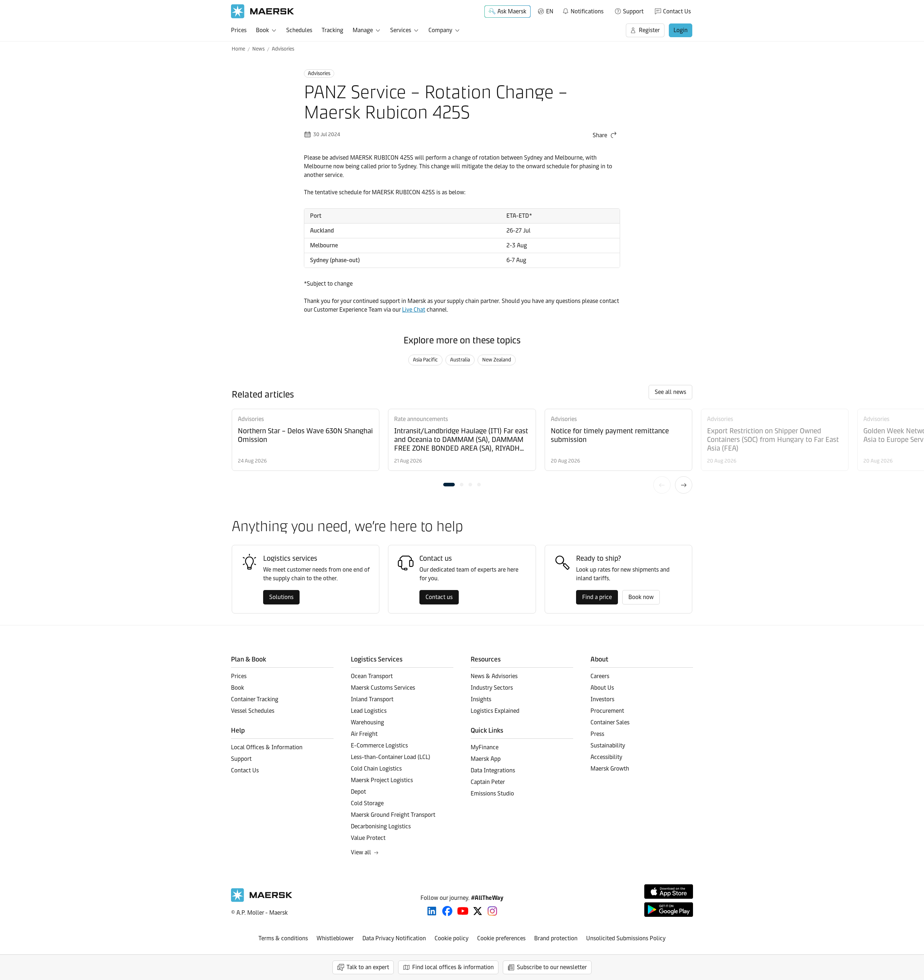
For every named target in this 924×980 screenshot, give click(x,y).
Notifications (582, 10)
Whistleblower (335, 938)
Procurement (607, 710)
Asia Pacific (425, 360)
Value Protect (368, 837)
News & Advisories (494, 676)
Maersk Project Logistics (382, 780)
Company (440, 30)
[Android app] (668, 909)
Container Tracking (254, 699)
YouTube (463, 911)
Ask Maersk (511, 11)
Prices (239, 30)
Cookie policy (451, 938)
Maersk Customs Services (383, 687)
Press (597, 733)
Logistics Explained (495, 710)
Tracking (332, 30)
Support (633, 11)
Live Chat (413, 309)
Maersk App (486, 758)
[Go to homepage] (262, 11)
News (258, 49)
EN (549, 11)
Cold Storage (367, 803)
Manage (363, 30)
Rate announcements (421, 419)
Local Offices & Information (266, 747)
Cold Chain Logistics (376, 768)
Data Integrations (493, 770)
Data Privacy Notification (394, 938)
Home (238, 49)
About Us (602, 687)
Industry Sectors (492, 687)
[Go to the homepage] (261, 900)
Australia (460, 360)
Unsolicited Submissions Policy (626, 938)
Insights (481, 699)
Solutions (281, 597)
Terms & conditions (283, 938)
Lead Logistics (369, 710)
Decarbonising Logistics (381, 826)
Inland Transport (372, 699)
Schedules (299, 30)
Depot (358, 791)
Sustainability (607, 745)
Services (400, 30)
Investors (602, 699)
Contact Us (677, 11)
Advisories (283, 49)
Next (683, 485)
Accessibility (606, 757)
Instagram (492, 911)
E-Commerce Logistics (379, 745)
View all (361, 852)
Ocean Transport (372, 676)
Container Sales (609, 722)
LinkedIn (432, 911)
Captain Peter (488, 782)
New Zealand (496, 360)
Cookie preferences (501, 938)
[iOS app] (668, 891)
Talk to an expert (367, 967)
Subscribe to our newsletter (552, 967)
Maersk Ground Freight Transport (393, 814)
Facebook (447, 911)
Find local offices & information (453, 967)
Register (649, 30)
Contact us (439, 597)
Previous (662, 485)
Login (681, 30)
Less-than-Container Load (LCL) (390, 757)
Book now (641, 597)
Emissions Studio (492, 793)
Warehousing (367, 722)
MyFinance (484, 747)
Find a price (597, 597)
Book (262, 30)
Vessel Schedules (252, 710)
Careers (599, 676)
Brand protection (556, 938)
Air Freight (364, 733)
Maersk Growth (609, 768)
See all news (670, 392)
